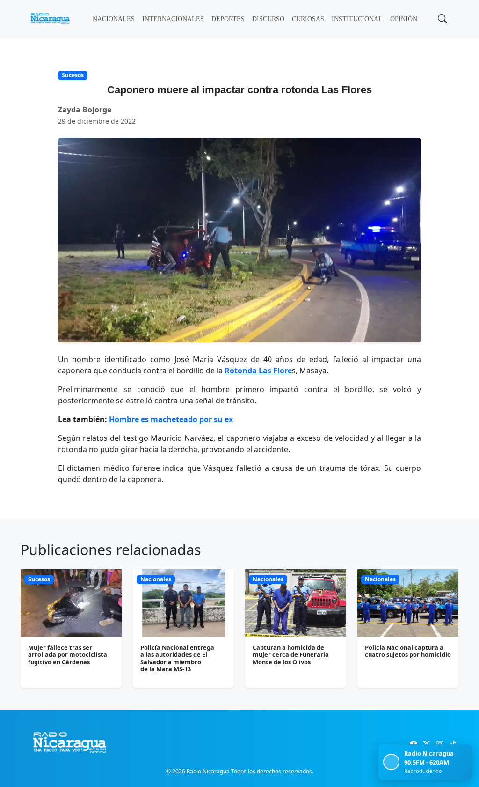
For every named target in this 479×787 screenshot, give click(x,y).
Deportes (228, 18)
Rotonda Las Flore (258, 370)
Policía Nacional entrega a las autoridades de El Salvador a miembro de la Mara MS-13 (177, 658)
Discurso (268, 18)
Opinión (403, 18)
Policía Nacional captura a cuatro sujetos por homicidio (408, 651)
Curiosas (308, 18)
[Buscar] (441, 19)
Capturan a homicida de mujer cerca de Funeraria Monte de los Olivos (291, 654)
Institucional (357, 18)
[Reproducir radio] (391, 762)
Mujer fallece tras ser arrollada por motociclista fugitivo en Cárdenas (67, 654)
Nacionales (114, 18)
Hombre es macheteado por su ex (171, 419)
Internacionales (173, 18)
